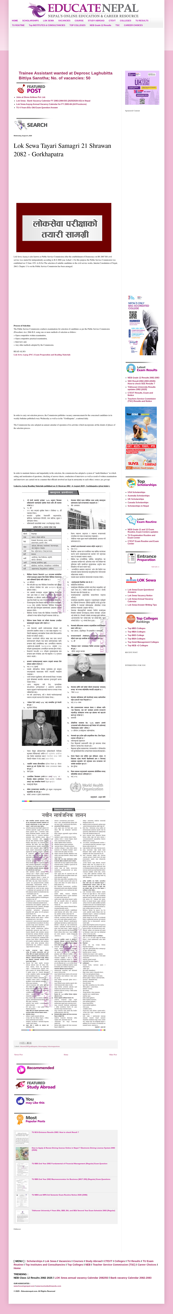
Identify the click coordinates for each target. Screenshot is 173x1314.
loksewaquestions (54, 1046)
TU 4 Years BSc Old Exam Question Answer (37, 108)
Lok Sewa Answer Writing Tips (142, 605)
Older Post (113, 1054)
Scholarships (35, 1261)
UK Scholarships (136, 499)
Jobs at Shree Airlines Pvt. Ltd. (31, 97)
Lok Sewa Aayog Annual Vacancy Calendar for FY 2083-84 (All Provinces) (51, 104)
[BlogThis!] (23, 1043)
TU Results (133, 1261)
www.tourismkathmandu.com (48, 1286)
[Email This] (21, 1043)
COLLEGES (125, 21)
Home (66, 1054)
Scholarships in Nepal (138, 506)
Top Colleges (75, 1264)
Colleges (119, 1261)
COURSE (79, 21)
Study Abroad (93, 1261)
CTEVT (112, 21)
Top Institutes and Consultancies (45, 1264)
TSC (118, 25)
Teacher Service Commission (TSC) (114, 1264)
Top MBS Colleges (136, 628)
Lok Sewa (50, 1261)
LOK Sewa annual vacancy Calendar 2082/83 (81, 1277)
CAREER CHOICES (133, 25)
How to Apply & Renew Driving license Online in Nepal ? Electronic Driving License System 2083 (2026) (73, 1149)
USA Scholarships (136, 492)
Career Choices (147, 1264)
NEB (88, 1264)
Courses (78, 1261)
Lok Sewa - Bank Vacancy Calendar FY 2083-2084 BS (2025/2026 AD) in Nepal (53, 101)
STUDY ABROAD (96, 21)
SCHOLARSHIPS (30, 21)
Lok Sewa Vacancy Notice (140, 595)
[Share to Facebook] (28, 1043)
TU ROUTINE (18, 25)
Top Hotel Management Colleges (143, 642)
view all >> (155, 566)
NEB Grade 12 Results (100, 25)
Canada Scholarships (138, 502)
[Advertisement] (86, 49)
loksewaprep (42, 1046)
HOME (15, 21)
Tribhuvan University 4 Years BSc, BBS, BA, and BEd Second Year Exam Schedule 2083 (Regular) (73, 1210)
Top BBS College (136, 635)
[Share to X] (25, 1043)
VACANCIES (64, 21)
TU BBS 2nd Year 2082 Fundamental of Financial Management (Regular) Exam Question (69, 1164)
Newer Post (18, 1054)
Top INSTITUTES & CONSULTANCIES (47, 25)
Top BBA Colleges (136, 639)
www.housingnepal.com (24, 1286)
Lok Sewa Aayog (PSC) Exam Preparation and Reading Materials (42, 354)
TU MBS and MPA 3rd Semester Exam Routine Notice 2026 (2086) (59, 1195)
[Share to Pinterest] (30, 1043)
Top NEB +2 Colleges (138, 645)
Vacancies (65, 1261)
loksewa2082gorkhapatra (28, 1046)
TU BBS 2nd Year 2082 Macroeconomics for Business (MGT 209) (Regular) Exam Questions (71, 1179)
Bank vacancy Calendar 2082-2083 (130, 1277)
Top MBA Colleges (136, 632)
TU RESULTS (142, 21)
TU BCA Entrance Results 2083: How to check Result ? (55, 1132)
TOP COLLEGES (77, 25)
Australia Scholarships (139, 496)
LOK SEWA (48, 21)
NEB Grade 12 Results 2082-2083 (143, 378)
